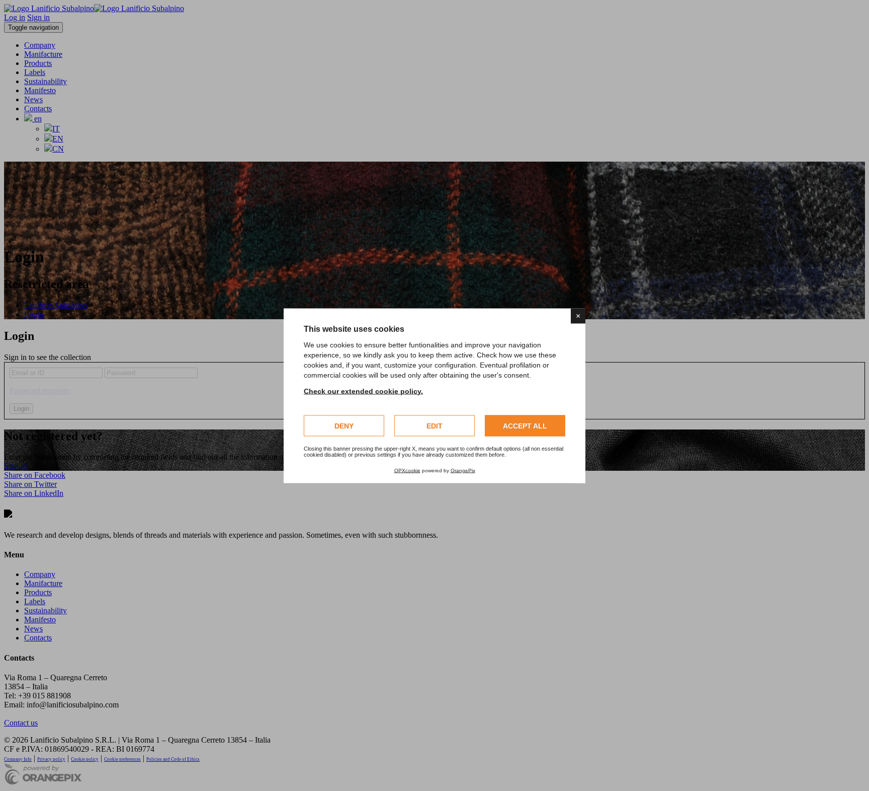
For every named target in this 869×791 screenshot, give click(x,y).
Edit (434, 425)
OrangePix (463, 470)
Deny (344, 425)
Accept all (525, 425)
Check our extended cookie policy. (363, 391)
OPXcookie (407, 470)
